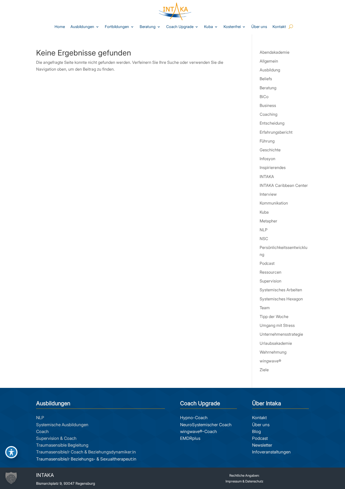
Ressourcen (270, 272)
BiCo (264, 96)
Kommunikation (274, 203)
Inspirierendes (273, 167)
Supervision (270, 280)
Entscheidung (272, 123)
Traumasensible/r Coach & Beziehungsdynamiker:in (86, 451)
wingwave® (270, 360)
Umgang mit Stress (277, 325)
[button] (11, 478)
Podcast (267, 263)
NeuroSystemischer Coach (206, 424)
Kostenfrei (232, 27)
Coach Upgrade (179, 27)
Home (60, 27)
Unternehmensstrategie (281, 334)
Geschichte (270, 149)
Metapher (268, 220)
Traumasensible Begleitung (62, 445)
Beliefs (266, 78)
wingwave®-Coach (198, 431)
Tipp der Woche (274, 316)
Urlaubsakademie (276, 343)
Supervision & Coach (56, 438)
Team (265, 307)
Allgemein (269, 61)
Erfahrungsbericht (276, 132)
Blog (256, 431)
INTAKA (267, 176)
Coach (42, 431)
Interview (268, 194)
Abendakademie (274, 52)
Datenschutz (254, 481)
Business (268, 105)
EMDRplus (190, 438)
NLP (263, 229)
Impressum (234, 481)
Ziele (264, 369)
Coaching (268, 114)
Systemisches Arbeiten (281, 289)
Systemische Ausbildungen (62, 424)
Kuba (208, 27)
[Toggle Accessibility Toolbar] (11, 452)
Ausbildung (270, 69)
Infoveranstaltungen (271, 451)
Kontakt (279, 27)
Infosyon (267, 158)
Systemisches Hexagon (281, 298)
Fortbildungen (117, 27)
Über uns (259, 27)
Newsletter (262, 445)
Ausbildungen (82, 27)
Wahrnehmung (273, 352)
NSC (264, 238)
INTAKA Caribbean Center (284, 185)
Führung (267, 140)
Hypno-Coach (194, 417)
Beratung (148, 27)
